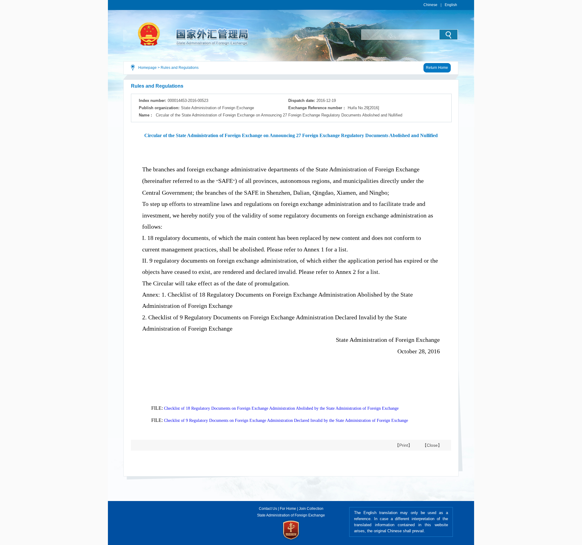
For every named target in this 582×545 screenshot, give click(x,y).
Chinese (430, 5)
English (451, 5)
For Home (288, 508)
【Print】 (403, 445)
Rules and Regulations (180, 68)
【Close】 (432, 445)
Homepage (147, 68)
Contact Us (268, 508)
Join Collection (311, 508)
